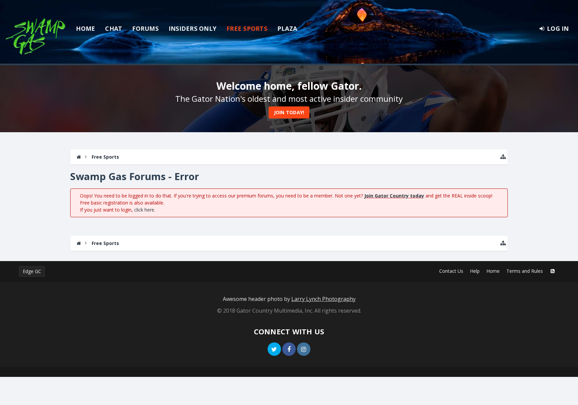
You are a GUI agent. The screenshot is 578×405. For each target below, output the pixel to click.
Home (85, 28)
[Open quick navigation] (503, 156)
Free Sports (246, 28)
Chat (113, 28)
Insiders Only (192, 28)
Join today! (289, 112)
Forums (145, 28)
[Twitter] (274, 349)
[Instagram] (303, 349)
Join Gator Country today (394, 195)
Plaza (287, 28)
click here (144, 210)
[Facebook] (289, 349)
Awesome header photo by (289, 299)
